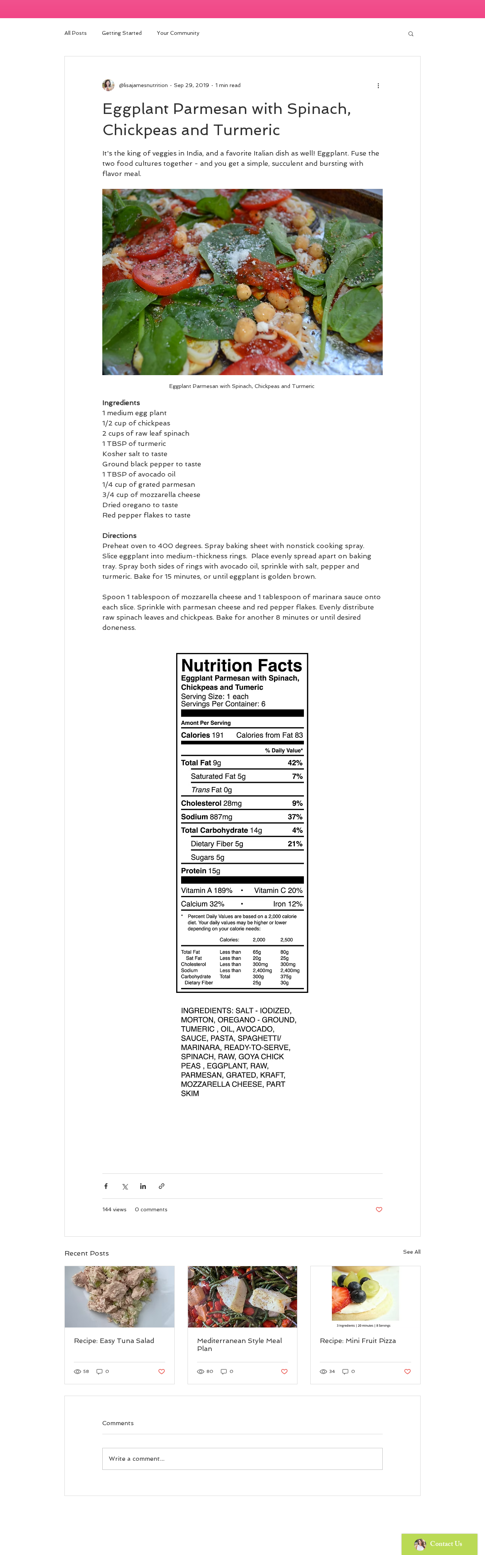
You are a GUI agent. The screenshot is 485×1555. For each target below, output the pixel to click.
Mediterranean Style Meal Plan (239, 1344)
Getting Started (122, 33)
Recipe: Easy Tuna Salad (114, 1341)
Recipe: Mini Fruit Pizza (358, 1341)
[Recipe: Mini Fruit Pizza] (365, 1297)
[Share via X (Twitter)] (124, 1186)
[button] (411, 33)
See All (412, 1252)
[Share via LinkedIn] (143, 1186)
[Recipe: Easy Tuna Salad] (119, 1297)
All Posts (75, 33)
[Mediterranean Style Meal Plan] (242, 1297)
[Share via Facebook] (106, 1186)
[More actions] (378, 85)
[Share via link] (161, 1186)
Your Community (178, 33)
